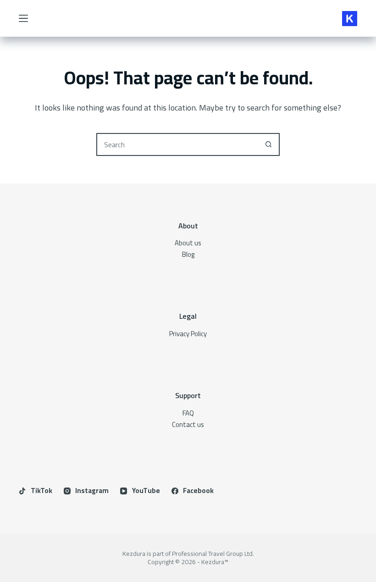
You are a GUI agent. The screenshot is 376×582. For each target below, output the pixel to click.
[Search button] (268, 144)
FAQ (188, 413)
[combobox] (177, 144)
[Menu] (23, 18)
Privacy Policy (188, 333)
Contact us (188, 424)
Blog (188, 254)
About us (188, 243)
